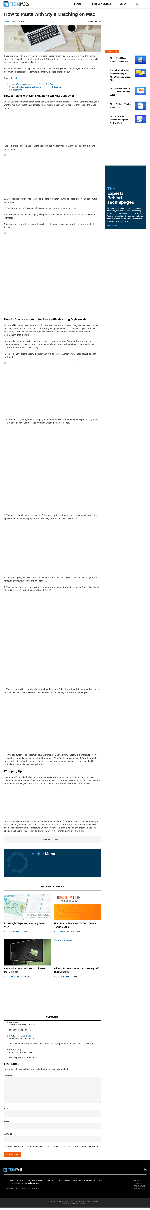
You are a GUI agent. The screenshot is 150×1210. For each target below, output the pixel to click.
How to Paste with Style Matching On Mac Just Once (31, 84)
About (123, 4)
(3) (100, 21)
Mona (6, 21)
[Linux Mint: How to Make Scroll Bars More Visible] (27, 949)
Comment (9, 1072)
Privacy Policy (140, 1186)
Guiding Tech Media (29, 1177)
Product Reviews (101, 4)
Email (7, 1118)
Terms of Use (139, 1183)
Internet (75, 928)
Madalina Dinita (11, 928)
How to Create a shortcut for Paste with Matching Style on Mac (35, 87)
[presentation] (140, 60)
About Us (138, 1177)
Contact (137, 1180)
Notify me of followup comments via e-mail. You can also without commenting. (54, 1144)
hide (16, 78)
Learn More (112, 202)
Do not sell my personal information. (75, 1200)
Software (58, 836)
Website (8, 1131)
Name (7, 1105)
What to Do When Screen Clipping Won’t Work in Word (119, 119)
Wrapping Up (15, 90)
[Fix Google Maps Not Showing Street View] (27, 904)
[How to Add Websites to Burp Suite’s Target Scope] (77, 904)
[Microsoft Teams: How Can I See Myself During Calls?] (77, 949)
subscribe (72, 1144)
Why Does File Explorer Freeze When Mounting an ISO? (120, 91)
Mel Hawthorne (61, 928)
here (37, 1180)
